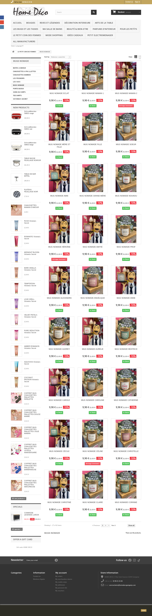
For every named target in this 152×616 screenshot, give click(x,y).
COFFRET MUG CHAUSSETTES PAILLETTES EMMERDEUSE (30, 467)
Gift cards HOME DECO (24, 547)
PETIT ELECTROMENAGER (100, 35)
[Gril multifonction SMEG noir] (16, 131)
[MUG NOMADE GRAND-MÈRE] (93, 178)
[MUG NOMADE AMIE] (59, 178)
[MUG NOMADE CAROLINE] (93, 382)
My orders (58, 576)
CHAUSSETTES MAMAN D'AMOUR (31, 206)
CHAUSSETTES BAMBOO (22, 75)
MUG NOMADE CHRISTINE (59, 502)
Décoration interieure (77, 22)
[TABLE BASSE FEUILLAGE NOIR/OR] (16, 163)
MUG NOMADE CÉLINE (93, 451)
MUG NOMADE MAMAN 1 (93, 93)
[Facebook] (2, 17)
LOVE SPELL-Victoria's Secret (30, 300)
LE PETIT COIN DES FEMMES (27, 35)
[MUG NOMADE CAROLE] (59, 382)
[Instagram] (2, 27)
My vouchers (59, 591)
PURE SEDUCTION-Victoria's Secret (32, 331)
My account (61, 572)
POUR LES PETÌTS (128, 29)
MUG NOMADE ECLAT (59, 93)
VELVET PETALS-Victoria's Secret (31, 316)
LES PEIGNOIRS (18, 78)
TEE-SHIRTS (17, 95)
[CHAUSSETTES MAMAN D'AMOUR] (16, 210)
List (140, 58)
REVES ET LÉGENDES (50, 22)
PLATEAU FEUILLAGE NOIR (31, 191)
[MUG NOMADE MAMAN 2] (126, 76)
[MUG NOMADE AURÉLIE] (93, 331)
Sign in (137, 2)
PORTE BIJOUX (18, 89)
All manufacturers (24, 41)
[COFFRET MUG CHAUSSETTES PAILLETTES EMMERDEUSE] (16, 468)
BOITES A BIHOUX (19, 68)
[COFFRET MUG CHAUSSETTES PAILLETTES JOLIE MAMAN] (16, 432)
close (144, 610)
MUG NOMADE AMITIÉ (92, 247)
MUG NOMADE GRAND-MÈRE (93, 196)
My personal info (61, 588)
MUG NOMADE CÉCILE (59, 451)
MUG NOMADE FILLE (92, 144)
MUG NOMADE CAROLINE (92, 400)
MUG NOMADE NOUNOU (126, 196)
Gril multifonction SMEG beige (30, 144)
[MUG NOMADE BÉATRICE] (126, 331)
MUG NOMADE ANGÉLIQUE (93, 298)
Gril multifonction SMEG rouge (30, 112)
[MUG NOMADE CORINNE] (126, 485)
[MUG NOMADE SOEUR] (126, 127)
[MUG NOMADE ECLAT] (59, 76)
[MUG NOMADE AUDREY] (59, 331)
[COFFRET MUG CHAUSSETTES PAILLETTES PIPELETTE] (16, 398)
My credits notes (61, 582)
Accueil (17, 22)
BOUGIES (30, 22)
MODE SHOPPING (54, 35)
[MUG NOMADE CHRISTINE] (59, 485)
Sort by (46, 57)
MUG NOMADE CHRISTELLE (126, 451)
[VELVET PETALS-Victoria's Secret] (16, 319)
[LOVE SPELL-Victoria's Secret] (16, 304)
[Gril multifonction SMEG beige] (16, 147)
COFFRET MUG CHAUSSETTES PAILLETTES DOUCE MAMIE (32, 413)
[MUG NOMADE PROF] (126, 229)
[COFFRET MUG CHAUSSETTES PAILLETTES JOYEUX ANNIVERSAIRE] (16, 449)
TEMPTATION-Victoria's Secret (30, 285)
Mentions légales (39, 579)
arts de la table (104, 22)
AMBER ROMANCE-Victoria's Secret (32, 347)
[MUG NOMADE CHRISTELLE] (126, 433)
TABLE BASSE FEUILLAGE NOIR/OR (32, 159)
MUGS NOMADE (18, 85)
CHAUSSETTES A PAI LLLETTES (24, 71)
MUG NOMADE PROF (126, 247)
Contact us (129, 2)
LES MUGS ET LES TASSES (25, 29)
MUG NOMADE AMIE (59, 196)
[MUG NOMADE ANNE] (126, 280)
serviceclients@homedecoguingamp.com (122, 585)
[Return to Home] (13, 51)
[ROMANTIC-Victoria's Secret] (16, 241)
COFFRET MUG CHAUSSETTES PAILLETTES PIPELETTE (30, 396)
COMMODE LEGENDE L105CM (31, 514)
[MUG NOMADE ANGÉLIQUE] (93, 280)
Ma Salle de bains (52, 29)
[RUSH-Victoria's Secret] (16, 225)
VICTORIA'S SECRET (20, 99)
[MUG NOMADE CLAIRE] (93, 485)
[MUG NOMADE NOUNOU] (126, 178)
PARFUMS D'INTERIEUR (104, 29)
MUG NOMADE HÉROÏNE (59, 247)
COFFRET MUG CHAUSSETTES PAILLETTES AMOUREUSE (30, 484)
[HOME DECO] (31, 11)
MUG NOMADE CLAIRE (93, 502)
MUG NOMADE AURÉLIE (92, 349)
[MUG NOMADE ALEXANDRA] (59, 280)
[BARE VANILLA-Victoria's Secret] (16, 272)
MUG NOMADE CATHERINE (126, 400)
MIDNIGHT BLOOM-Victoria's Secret (32, 253)
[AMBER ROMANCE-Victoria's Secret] (16, 351)
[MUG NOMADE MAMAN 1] (93, 76)
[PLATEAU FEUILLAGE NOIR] (16, 194)
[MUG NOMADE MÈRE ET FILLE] (59, 127)
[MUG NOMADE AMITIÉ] (93, 229)
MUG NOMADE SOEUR (126, 144)
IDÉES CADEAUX (75, 35)
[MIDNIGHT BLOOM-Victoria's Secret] (16, 257)
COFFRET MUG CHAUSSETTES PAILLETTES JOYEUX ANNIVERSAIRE (30, 448)
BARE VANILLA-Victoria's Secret (30, 269)
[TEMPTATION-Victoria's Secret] (16, 288)
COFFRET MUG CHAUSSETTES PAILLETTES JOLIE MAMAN (31, 430)
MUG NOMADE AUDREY (59, 349)
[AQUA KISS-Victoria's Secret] (16, 366)
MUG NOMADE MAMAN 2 (126, 93)
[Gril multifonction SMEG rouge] (16, 116)
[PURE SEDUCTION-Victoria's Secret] (16, 335)
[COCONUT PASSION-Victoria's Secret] (16, 382)
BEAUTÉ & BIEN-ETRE (77, 29)
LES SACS (16, 82)
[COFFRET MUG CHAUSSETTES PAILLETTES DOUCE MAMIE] (16, 415)
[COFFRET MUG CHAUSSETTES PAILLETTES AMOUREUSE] (16, 485)
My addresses (60, 585)
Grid (136, 58)
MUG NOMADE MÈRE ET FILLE (59, 145)
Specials (17, 506)
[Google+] (2, 22)
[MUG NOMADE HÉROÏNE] (59, 229)
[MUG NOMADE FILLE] (93, 127)
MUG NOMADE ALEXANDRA (59, 298)
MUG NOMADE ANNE (126, 298)
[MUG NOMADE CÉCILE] (59, 433)
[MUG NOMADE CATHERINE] (126, 382)
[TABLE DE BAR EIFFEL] (16, 178)
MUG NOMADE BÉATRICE (126, 349)
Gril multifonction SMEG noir (30, 128)
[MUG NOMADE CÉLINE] (93, 433)
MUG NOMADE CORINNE (126, 502)
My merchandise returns (63, 579)
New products (21, 107)
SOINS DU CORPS (19, 92)
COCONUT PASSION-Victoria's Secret (31, 379)
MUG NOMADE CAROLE (59, 400)
